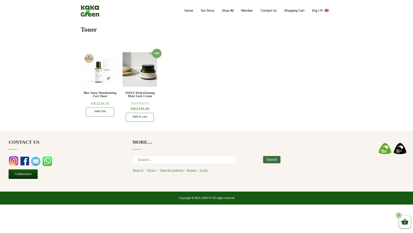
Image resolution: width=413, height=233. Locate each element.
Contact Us (269, 11)
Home (189, 11)
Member (247, 11)
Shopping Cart (294, 11)
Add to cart (139, 116)
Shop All (228, 11)
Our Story (207, 11)
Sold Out (100, 111)
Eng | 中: (318, 11)
